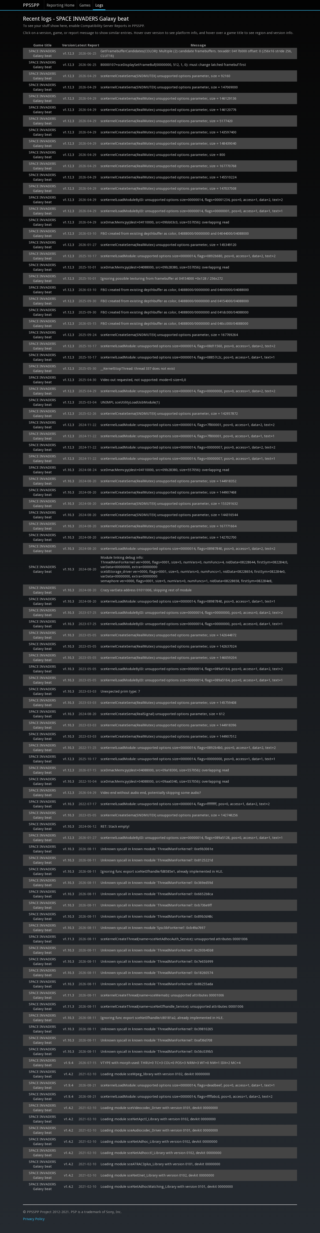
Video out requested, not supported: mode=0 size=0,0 (143, 380)
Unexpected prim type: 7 (120, 691)
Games (84, 5)
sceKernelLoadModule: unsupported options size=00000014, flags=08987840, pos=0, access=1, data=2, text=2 (187, 549)
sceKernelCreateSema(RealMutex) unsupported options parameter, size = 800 (162, 155)
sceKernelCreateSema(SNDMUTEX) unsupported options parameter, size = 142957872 (169, 413)
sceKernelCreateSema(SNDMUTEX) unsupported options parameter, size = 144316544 (169, 515)
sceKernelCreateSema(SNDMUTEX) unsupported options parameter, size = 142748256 (169, 815)
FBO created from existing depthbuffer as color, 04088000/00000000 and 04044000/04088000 (174, 233)
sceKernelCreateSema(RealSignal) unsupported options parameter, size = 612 (162, 714)
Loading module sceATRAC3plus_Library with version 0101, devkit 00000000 (160, 1164)
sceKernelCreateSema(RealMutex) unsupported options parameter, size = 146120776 (168, 110)
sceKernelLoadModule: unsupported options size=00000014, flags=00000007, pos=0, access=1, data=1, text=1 (187, 458)
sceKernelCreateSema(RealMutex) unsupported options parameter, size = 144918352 (168, 481)
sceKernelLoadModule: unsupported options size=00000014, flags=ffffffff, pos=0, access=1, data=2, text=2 (185, 804)
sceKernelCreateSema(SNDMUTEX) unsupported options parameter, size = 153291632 (169, 503)
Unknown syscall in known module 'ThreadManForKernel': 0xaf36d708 (156, 1040)
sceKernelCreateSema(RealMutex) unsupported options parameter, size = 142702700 (168, 537)
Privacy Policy (34, 1219)
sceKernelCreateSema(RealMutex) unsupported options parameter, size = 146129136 (168, 98)
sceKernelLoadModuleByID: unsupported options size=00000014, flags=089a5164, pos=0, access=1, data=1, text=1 (191, 680)
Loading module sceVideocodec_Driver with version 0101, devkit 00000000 (159, 1108)
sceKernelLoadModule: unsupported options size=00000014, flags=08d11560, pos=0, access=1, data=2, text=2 (187, 346)
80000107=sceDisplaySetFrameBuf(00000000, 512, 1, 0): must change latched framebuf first (173, 65)
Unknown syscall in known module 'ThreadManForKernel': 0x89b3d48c (156, 916)
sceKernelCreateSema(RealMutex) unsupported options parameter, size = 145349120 (168, 245)
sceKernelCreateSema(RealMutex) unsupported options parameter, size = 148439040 (168, 143)
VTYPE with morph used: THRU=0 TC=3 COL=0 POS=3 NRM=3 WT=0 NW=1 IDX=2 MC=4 (170, 1063)
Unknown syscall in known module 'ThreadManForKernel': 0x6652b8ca (156, 894)
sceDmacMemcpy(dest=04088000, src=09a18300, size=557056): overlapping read (164, 770)
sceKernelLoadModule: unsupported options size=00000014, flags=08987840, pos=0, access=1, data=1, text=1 (187, 601)
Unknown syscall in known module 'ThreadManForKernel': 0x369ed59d (156, 883)
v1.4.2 (68, 1074)
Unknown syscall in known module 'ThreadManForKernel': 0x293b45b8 (156, 950)
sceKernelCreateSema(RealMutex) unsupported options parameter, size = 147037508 (168, 188)
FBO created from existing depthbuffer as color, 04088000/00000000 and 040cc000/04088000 (174, 323)
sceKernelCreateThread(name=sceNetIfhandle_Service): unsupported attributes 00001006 (171, 1006)
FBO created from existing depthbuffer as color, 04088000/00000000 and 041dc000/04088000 (174, 312)
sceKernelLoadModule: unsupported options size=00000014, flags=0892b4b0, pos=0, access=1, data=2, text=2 (188, 748)
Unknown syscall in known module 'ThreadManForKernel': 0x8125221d (156, 860)
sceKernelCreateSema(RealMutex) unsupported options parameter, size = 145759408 (168, 703)
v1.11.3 (68, 939)
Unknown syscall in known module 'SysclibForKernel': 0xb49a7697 (152, 928)
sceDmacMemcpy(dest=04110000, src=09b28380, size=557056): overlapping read (164, 470)
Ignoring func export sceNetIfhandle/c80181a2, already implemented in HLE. (161, 1018)
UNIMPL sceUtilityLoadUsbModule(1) (130, 402)
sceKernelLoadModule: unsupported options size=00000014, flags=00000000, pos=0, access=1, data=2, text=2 (187, 391)
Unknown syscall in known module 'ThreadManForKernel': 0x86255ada (156, 984)
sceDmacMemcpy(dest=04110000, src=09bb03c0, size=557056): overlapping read (164, 222)
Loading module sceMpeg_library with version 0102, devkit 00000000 (155, 1074)
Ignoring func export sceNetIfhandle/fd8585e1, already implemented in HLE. (161, 871)
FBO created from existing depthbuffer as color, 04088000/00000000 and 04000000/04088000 (174, 290)
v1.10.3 (68, 470)
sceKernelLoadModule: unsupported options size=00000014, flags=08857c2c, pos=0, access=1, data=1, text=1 (187, 357)
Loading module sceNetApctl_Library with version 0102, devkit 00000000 (158, 1119)
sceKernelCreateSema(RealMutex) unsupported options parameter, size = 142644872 (168, 635)
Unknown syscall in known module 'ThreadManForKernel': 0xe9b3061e (156, 849)
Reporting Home (60, 5)
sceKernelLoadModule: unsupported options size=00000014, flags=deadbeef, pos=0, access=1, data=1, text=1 (187, 1085)
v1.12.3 (68, 53)
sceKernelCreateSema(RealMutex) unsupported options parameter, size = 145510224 (168, 177)
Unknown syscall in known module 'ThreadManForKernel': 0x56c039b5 (156, 1051)
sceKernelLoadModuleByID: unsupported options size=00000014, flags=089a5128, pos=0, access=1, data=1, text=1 (191, 838)
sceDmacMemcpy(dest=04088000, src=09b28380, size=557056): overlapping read (164, 267)
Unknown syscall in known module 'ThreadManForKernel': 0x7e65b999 (156, 961)
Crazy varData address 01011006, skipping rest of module (146, 590)
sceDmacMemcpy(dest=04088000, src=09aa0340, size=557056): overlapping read (164, 781)
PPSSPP (31, 5)
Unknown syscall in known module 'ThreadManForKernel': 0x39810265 (156, 1029)
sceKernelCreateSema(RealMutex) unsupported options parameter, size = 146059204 (168, 658)
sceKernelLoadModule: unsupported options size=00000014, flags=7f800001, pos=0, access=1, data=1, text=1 (187, 436)
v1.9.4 (68, 1063)
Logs (99, 5)
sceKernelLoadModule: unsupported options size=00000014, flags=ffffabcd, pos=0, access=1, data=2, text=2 (186, 1096)
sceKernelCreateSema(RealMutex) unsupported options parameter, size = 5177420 (166, 121)
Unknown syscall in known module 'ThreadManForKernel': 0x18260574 (156, 973)
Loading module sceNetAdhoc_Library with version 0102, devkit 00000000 (158, 1141)
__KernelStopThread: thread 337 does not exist (137, 368)
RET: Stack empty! (114, 826)
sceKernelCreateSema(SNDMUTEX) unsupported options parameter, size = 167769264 (169, 335)
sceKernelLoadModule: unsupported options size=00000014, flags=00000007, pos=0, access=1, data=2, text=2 (187, 447)
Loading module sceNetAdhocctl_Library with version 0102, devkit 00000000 (160, 1153)
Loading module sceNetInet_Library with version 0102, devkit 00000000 (157, 1175)
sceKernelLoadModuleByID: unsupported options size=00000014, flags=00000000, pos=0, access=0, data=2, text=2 (191, 613)
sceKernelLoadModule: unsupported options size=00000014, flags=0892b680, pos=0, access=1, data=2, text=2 (187, 256)
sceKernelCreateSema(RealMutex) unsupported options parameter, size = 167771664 (168, 526)
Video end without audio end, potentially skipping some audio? (150, 793)
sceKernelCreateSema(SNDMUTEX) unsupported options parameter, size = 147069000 (169, 87)
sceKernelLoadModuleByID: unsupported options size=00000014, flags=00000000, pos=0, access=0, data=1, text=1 (191, 624)
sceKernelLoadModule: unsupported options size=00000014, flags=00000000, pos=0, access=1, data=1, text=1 (187, 759)
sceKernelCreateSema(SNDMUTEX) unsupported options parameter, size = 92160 (165, 76)
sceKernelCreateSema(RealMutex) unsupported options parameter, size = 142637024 (168, 646)
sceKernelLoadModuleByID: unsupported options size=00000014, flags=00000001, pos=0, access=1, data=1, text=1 (191, 211)
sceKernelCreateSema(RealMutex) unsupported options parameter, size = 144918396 (168, 725)
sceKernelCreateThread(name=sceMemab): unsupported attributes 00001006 (162, 995)
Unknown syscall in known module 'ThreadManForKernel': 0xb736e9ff (156, 905)
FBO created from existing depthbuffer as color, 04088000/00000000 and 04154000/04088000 (174, 301)
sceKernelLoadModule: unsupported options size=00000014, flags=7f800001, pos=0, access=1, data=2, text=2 (187, 425)
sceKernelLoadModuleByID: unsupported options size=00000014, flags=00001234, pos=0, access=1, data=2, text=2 (191, 200)
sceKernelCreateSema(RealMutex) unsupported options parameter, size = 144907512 (168, 736)
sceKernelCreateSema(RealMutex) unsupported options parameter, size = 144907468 (168, 492)
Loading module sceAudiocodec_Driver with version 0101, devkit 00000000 (159, 1130)
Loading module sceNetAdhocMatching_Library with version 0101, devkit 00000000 (166, 1186)
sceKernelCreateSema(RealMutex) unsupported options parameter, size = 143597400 (168, 132)
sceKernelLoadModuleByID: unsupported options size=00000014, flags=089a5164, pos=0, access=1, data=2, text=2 (191, 669)
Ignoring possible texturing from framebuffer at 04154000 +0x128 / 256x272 (161, 278)
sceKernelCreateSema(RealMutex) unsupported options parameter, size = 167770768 (168, 166)
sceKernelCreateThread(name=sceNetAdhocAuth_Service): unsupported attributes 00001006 (174, 939)
